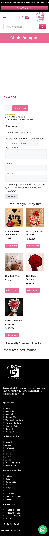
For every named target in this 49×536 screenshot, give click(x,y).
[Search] (42, 26)
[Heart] (19, 17)
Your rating (12, 143)
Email (9, 173)
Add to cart (20, 108)
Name (9, 163)
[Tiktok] (18, 524)
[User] (22, 17)
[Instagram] (4, 524)
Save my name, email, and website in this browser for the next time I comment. (26, 187)
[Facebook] (8, 524)
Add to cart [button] (33, 245)
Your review (12, 147)
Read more (11, 245)
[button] (4, 17)
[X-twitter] (11, 524)
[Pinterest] (14, 524)
